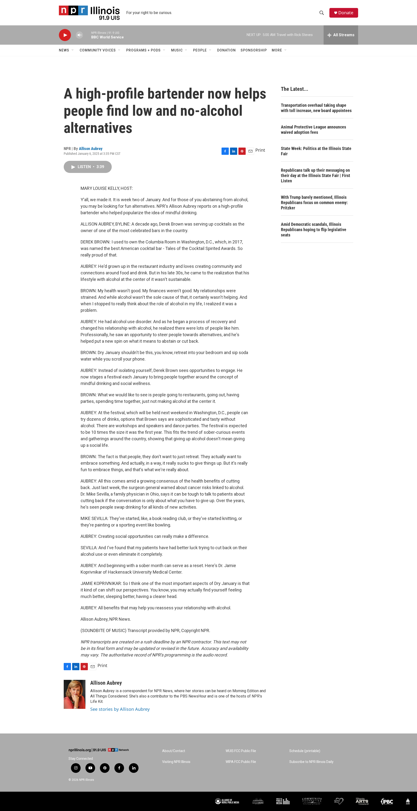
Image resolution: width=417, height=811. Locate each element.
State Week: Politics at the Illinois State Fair (316, 151)
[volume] (79, 35)
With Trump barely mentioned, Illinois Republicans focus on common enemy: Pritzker (314, 202)
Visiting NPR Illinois (176, 762)
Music (177, 50)
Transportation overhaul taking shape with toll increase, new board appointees (316, 108)
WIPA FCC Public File (241, 762)
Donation (226, 50)
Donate (345, 12)
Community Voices (98, 50)
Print (260, 150)
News (64, 50)
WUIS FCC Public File (241, 751)
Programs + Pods (143, 50)
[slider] (87, 34)
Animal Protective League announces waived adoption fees (313, 129)
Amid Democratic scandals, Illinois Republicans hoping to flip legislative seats (313, 229)
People (200, 50)
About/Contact (173, 751)
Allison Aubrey (91, 148)
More (277, 50)
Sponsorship (254, 50)
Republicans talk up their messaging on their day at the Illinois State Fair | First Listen (315, 175)
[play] (65, 35)
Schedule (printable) (304, 751)
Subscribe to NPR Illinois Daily (311, 762)
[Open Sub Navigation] (73, 50)
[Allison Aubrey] (74, 694)
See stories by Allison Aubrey (120, 709)
